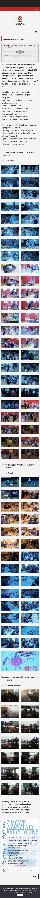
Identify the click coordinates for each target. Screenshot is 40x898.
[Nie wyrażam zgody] (38, 892)
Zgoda (20, 895)
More (35, 877)
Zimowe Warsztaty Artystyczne (14, 39)
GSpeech (35, 60)
